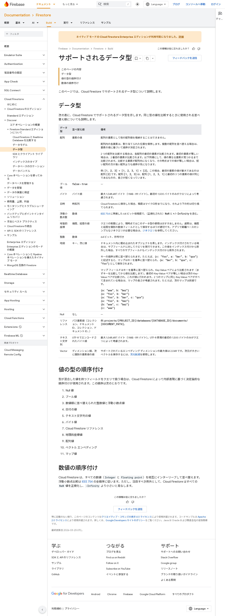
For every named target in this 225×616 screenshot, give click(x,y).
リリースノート (169, 568)
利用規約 (56, 608)
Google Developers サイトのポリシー (125, 520)
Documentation (17, 15)
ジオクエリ (149, 230)
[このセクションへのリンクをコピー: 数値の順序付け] (101, 468)
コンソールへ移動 (195, 4)
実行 (65, 22)
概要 (6, 22)
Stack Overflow (169, 557)
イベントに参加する (117, 574)
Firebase (63, 48)
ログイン (216, 4)
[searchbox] (23, 34)
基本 (17, 22)
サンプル (106, 22)
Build (49, 22)
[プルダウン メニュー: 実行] (72, 22)
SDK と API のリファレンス (66, 557)
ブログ (176, 4)
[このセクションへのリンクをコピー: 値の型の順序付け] (107, 370)
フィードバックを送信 (184, 58)
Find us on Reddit (115, 557)
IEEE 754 (105, 213)
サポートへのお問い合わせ (175, 551)
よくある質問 (168, 580)
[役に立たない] (198, 48)
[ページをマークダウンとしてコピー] (147, 58)
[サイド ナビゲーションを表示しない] (42, 609)
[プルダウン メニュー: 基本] (24, 22)
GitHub (55, 574)
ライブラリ (58, 568)
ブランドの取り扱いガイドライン (179, 574)
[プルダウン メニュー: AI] (38, 22)
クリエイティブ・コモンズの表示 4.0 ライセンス (127, 516)
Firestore (43, 15)
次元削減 (135, 354)
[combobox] (113, 4)
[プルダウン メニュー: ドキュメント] (55, 4)
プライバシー (72, 608)
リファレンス (87, 22)
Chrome (111, 594)
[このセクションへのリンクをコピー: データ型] (84, 106)
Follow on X (112, 563)
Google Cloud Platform (152, 594)
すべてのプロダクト (183, 594)
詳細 (181, 36)
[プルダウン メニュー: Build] (56, 22)
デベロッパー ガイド (63, 551)
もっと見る (69, 4)
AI (33, 22)
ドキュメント (43, 4)
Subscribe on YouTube (118, 568)
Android (95, 594)
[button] (21, 55)
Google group (168, 563)
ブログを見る (113, 551)
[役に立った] (193, 48)
